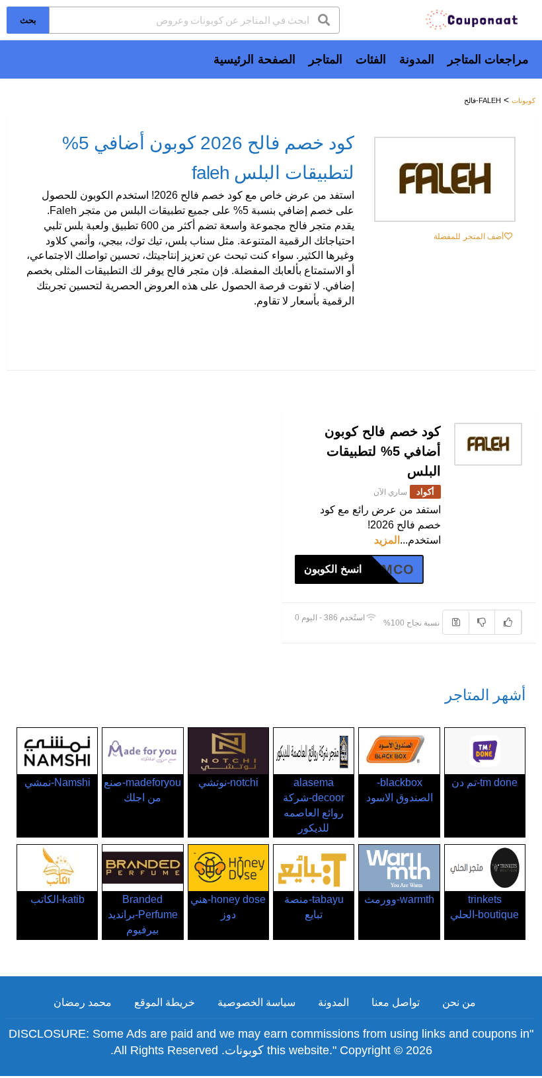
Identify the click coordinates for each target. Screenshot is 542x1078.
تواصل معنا (395, 1002)
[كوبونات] (472, 18)
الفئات (371, 59)
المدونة (416, 59)
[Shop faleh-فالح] (445, 179)
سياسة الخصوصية (256, 1002)
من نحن (459, 1002)
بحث (28, 20)
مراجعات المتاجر (488, 59)
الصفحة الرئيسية (254, 59)
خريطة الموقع (164, 1002)
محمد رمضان (83, 1002)
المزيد (387, 540)
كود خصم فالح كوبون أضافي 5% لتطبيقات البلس (383, 451)
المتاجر (325, 59)
